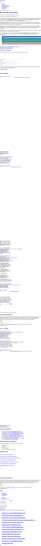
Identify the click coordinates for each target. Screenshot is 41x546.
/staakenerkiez (7, 261)
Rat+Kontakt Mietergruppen (8, 260)
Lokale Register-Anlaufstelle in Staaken (12, 531)
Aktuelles (3, 3)
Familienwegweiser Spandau (5, 349)
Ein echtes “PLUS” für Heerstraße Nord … (13, 522)
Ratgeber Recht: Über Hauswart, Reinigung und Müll (10, 458)
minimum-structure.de (21, 510)
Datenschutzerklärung (11, 324)
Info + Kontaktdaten (5, 287)
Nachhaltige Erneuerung (6, 6)
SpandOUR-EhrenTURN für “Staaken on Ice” (17, 436)
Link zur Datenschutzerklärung (10, 67)
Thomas (17, 14)
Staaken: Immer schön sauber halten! (11, 524)
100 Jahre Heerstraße (7, 543)
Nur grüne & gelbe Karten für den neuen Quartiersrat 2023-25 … (19, 520)
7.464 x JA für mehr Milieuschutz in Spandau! (13, 431)
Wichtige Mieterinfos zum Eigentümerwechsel (9, 456)
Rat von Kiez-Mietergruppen (5, 255)
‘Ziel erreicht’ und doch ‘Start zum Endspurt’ (13, 434)
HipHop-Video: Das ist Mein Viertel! (11, 536)
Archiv (3, 497)
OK (0, 545)
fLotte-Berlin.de (5, 301)
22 (3, 507)
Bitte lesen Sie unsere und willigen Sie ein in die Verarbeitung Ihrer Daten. (16, 324)
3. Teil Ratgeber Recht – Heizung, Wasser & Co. (9, 461)
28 (2, 508)
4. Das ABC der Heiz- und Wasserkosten (8, 459)
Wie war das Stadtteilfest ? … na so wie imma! (11, 437)
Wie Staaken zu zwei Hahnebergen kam (12, 541)
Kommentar (2, 59)
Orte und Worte (4, 7)
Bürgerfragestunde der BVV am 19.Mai (6, 47)
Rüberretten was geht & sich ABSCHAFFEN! (13, 517)
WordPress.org (4, 495)
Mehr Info (1, 154)
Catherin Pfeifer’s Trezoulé (5, 76)
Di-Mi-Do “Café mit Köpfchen (5, 338)
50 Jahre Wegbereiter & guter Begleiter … (13, 515)
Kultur (6, 46)
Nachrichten (17, 46)
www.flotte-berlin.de (7, 302)
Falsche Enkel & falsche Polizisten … (7, 454)
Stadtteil (3, 4)
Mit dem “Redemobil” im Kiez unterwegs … (13, 529)
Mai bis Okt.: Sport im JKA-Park (6, 156)
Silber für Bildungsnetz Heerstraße (11, 534)
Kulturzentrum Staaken (11, 46)
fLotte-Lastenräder (3, 289)
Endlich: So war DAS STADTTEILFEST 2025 (14, 513)
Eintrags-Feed (4, 493)
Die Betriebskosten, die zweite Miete (7, 465)
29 (3, 508)
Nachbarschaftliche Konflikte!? (5, 283)
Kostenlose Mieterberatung (5, 247)
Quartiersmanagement (5, 5)
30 (4, 508)
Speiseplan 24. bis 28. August (5, 333)
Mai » (4, 509)
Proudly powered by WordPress (5, 510)
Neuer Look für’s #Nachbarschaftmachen (12, 527)
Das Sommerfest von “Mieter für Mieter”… (12, 439)
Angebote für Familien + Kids (5, 340)
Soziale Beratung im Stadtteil (5, 165)
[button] (3, 36)
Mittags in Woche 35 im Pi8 (5, 331)
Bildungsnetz (4, 8)
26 (0, 508)
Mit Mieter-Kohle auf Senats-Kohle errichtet (13, 538)
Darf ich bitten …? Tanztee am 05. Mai (6, 48)
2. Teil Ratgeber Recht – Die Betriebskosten (8, 463)
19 (0, 507)
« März (1, 509)
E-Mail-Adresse (3, 63)
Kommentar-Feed (5, 494)
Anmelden (3, 492)
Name (1, 61)
